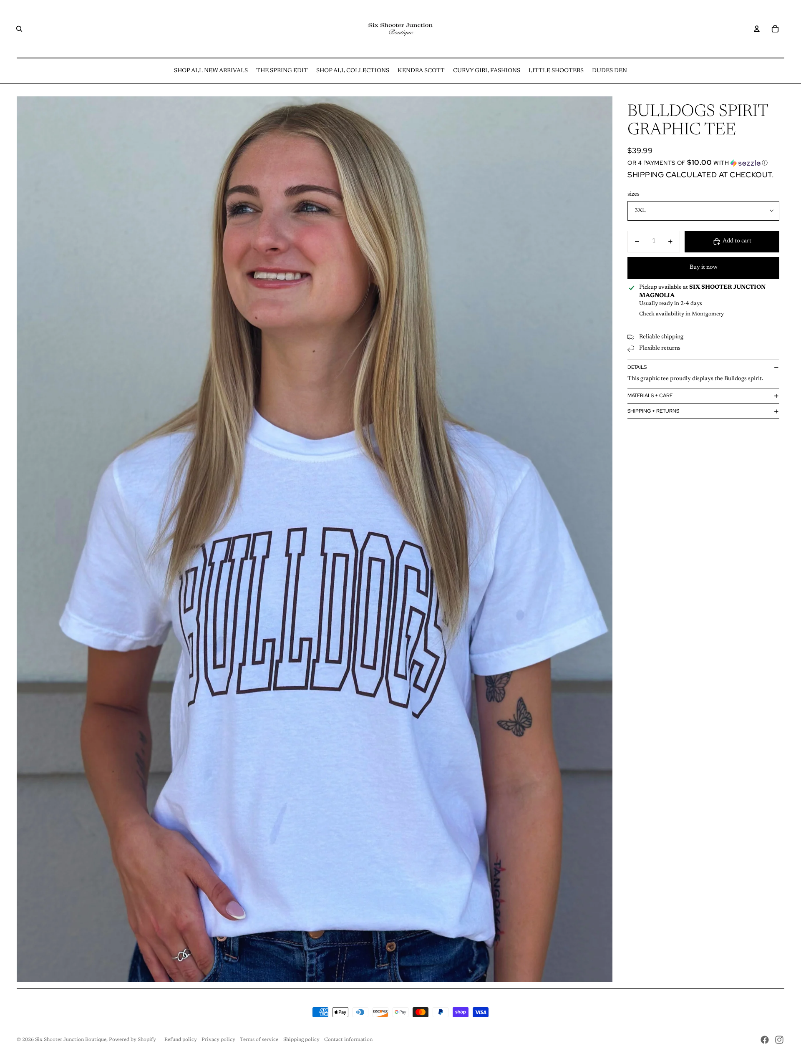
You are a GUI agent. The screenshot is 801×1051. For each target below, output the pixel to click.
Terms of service (259, 1039)
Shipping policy (301, 1039)
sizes (633, 194)
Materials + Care (650, 395)
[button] (703, 163)
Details (637, 367)
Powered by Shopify (132, 1039)
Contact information (348, 1039)
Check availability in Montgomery (681, 314)
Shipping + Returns (653, 411)
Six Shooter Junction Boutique (70, 1039)
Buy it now (704, 267)
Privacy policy (218, 1039)
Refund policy (180, 1039)
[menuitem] (211, 71)
